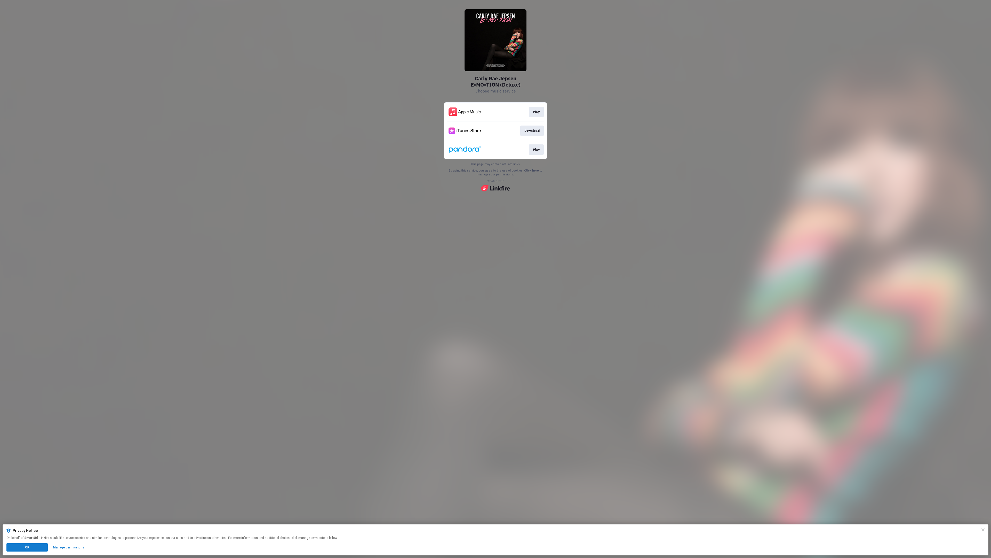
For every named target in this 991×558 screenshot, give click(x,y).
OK (27, 547)
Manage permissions (68, 547)
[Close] (983, 530)
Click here (531, 170)
